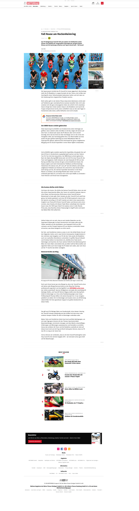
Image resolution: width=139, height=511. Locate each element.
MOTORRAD (52, 473)
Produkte (72, 0)
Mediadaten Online (60, 455)
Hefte (68, 0)
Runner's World (59, 492)
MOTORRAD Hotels (33, 460)
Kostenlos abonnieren (35, 441)
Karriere (76, 468)
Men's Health (79, 490)
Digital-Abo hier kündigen (92, 460)
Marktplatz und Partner (50, 460)
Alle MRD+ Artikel (28, 6)
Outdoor (94, 490)
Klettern (65, 490)
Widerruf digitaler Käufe (63, 462)
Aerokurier (27, 490)
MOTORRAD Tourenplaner (62, 460)
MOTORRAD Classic (63, 473)
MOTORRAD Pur (81, 460)
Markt (81, 6)
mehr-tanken (72, 490)
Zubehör (50, 6)
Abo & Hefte (75, 473)
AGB (44, 468)
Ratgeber (66, 6)
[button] (56, 71)
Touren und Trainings (50, 455)
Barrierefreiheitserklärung (90, 468)
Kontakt (33, 468)
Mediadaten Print (70, 455)
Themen (81, 468)
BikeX (44, 490)
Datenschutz (61, 468)
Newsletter (40, 460)
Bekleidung (42, 6)
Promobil (99, 490)
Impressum (39, 468)
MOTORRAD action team (77, 288)
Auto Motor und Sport (36, 490)
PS (56, 473)
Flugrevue (60, 490)
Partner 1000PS (79, 455)
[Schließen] (84, 116)
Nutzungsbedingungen (52, 468)
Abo (65, 0)
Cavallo (54, 490)
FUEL (70, 473)
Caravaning (49, 490)
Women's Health (67, 492)
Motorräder (35, 6)
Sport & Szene (74, 6)
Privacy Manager (69, 468)
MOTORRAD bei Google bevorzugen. (72, 120)
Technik (56, 6)
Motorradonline (87, 490)
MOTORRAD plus (72, 460)
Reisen (60, 6)
